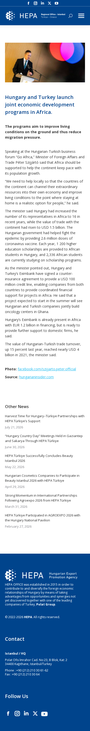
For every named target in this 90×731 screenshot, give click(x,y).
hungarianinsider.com (36, 377)
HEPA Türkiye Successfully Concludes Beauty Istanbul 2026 (39, 458)
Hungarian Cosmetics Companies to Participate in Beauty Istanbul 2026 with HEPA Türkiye (42, 478)
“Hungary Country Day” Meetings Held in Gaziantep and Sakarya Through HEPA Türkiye (44, 438)
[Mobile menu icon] (81, 15)
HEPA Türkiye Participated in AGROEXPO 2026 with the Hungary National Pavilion (42, 517)
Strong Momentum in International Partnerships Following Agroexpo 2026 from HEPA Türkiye (41, 498)
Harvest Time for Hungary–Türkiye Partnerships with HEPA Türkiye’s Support (44, 418)
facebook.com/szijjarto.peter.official (47, 369)
